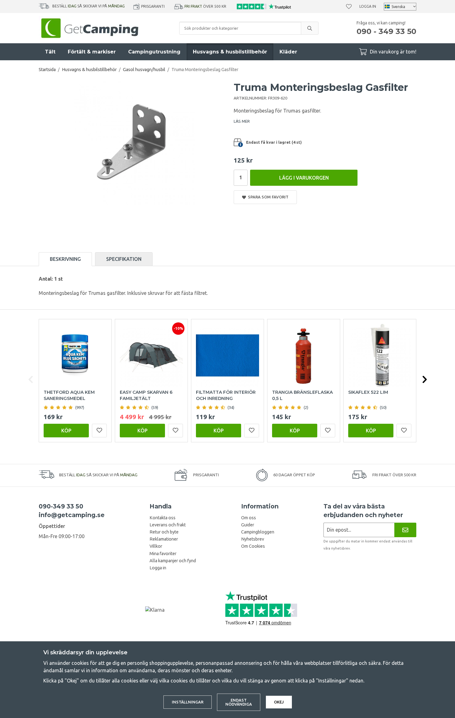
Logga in (367, 6)
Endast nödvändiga (238, 702)
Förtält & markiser (92, 52)
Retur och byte (164, 531)
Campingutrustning (154, 52)
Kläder (288, 52)
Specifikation (123, 259)
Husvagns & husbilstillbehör (230, 52)
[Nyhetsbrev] (405, 530)
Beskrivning (65, 259)
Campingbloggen (257, 531)
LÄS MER (242, 121)
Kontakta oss (163, 517)
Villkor (156, 546)
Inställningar (187, 702)
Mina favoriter (163, 553)
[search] (309, 28)
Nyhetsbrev (252, 539)
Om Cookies (253, 546)
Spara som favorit (267, 197)
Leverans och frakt (168, 524)
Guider (247, 524)
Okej (279, 702)
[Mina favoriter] (349, 6)
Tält (50, 52)
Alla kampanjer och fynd (173, 560)
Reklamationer (164, 539)
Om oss (248, 517)
